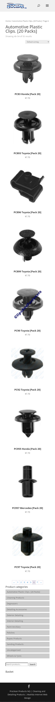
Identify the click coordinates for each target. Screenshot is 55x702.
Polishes (11, 632)
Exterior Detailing (15, 615)
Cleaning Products (15, 597)
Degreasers (12, 603)
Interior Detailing (15, 621)
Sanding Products (15, 644)
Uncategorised (14, 650)
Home (8, 21)
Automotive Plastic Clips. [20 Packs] (27, 21)
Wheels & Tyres (14, 656)
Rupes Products (14, 638)
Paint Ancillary (13, 626)
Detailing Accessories (17, 609)
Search (32, 664)
